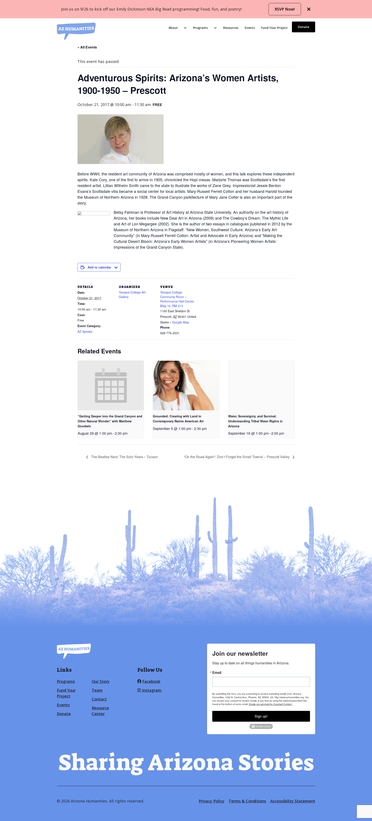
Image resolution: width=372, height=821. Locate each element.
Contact (99, 699)
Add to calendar (99, 267)
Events (250, 28)
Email (216, 672)
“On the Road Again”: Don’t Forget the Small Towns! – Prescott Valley (237, 456)
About (173, 28)
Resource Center (100, 710)
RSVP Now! (285, 9)
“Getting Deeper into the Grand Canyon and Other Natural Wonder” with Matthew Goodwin (110, 421)
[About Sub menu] (185, 27)
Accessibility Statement (292, 801)
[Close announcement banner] (309, 9)
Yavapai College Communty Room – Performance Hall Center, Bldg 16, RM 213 (177, 299)
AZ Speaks (85, 331)
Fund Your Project (274, 28)
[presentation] (111, 385)
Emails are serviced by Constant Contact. (270, 704)
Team (97, 690)
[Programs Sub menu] (215, 27)
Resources (230, 28)
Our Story (101, 681)
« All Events (87, 47)
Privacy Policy (211, 801)
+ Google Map (179, 322)
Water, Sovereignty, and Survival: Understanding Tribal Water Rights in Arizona (255, 421)
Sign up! (261, 716)
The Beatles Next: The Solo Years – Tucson (124, 456)
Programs (200, 28)
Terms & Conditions (247, 801)
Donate (303, 27)
